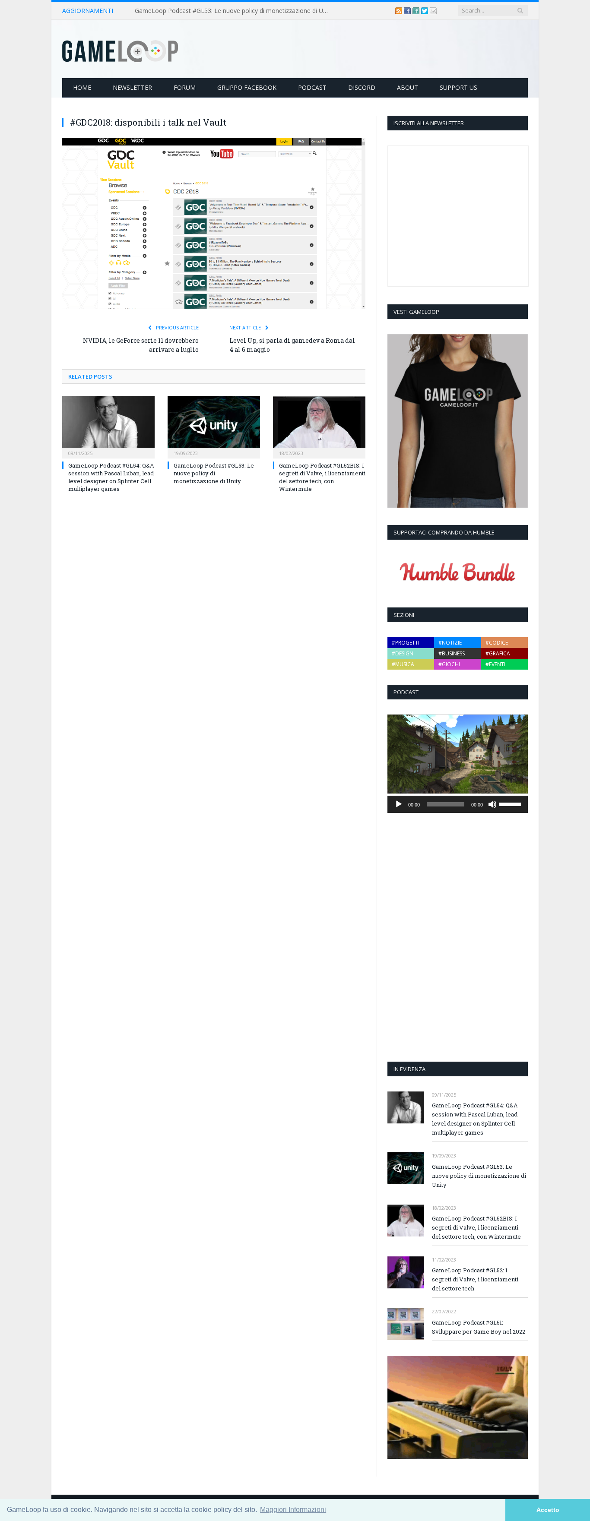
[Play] (398, 804)
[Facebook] (408, 10)
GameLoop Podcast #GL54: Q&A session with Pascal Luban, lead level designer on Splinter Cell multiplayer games (111, 477)
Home (82, 87)
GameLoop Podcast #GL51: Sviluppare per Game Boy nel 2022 (478, 1327)
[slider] (511, 803)
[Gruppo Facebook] (416, 10)
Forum (185, 87)
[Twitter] (425, 10)
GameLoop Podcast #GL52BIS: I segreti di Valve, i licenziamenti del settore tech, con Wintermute (322, 477)
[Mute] (492, 804)
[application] (457, 804)
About (407, 87)
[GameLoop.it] (120, 49)
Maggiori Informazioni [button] (293, 1509)
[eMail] (433, 10)
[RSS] (399, 10)
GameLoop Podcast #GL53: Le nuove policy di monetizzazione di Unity (234, 11)
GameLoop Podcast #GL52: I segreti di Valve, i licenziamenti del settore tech (475, 1279)
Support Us (458, 87)
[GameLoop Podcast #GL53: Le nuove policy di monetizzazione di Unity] (214, 426)
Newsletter (132, 87)
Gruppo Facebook (246, 87)
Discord (361, 87)
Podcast (312, 87)
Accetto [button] (547, 1509)
